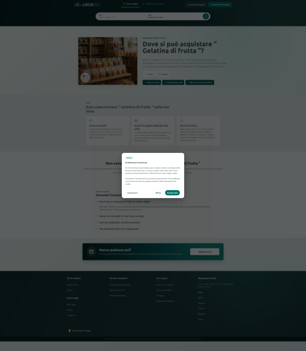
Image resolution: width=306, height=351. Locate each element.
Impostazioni (132, 193)
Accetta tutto (172, 193)
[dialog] (153, 175)
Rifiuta (158, 193)
